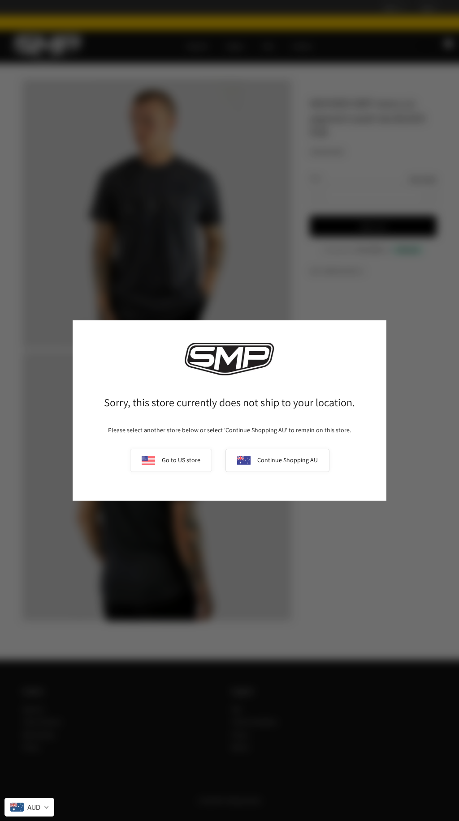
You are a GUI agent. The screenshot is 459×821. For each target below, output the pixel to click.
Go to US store (181, 460)
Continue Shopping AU (287, 460)
